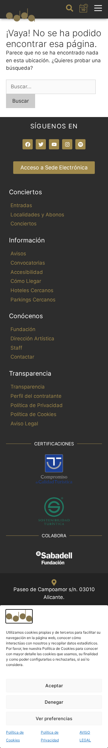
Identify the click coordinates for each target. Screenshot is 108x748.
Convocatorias (27, 263)
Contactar (22, 357)
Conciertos (23, 224)
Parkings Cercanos (33, 300)
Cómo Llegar (25, 281)
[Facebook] (27, 144)
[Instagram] (67, 144)
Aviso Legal (24, 424)
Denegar (54, 702)
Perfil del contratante (36, 396)
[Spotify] (80, 144)
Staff (16, 348)
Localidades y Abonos (37, 215)
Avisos (18, 254)
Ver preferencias (54, 718)
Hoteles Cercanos (31, 290)
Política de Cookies (33, 414)
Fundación (22, 329)
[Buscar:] (51, 86)
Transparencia (27, 387)
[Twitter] (41, 144)
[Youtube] (54, 144)
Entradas (21, 205)
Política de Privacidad (36, 405)
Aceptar (54, 685)
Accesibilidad (26, 272)
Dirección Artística (32, 339)
